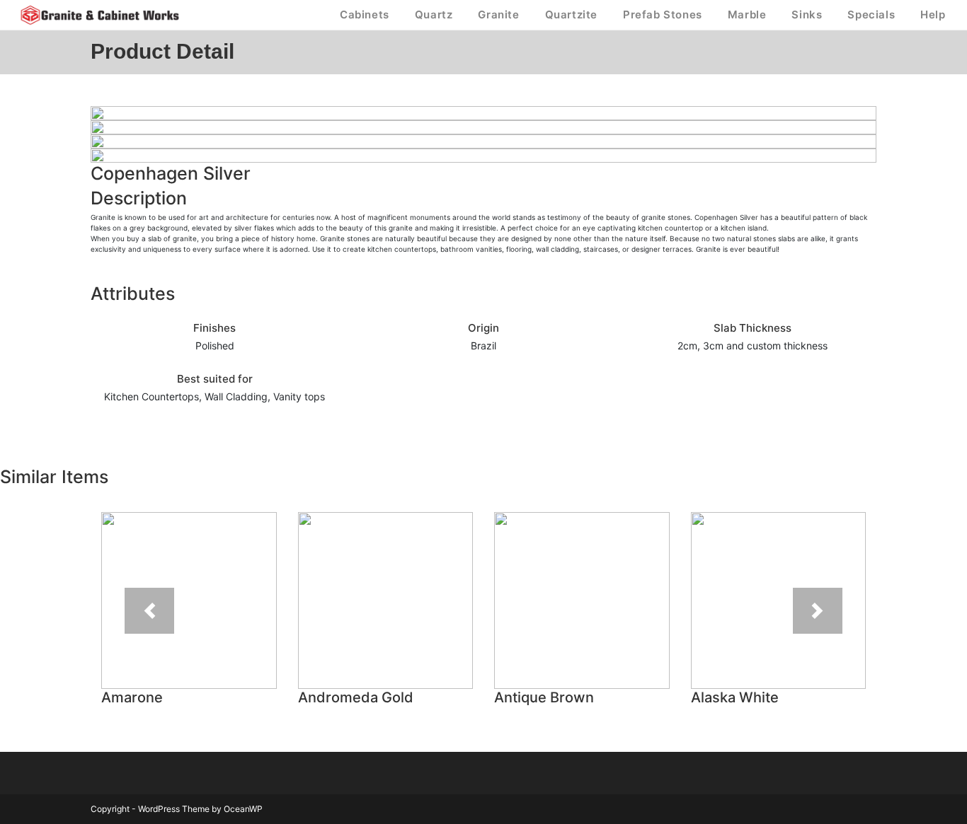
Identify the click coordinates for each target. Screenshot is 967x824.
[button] (150, 610)
